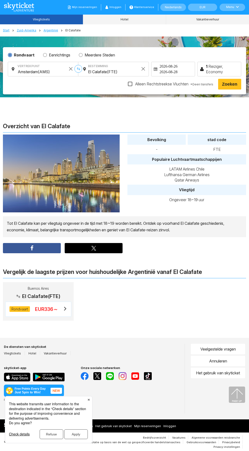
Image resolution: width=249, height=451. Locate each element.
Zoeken (229, 84)
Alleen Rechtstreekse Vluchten (173, 83)
